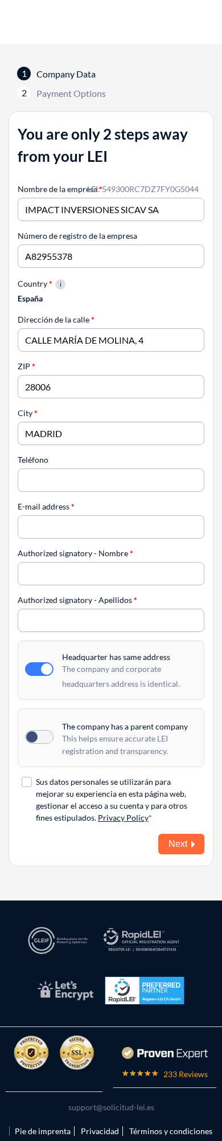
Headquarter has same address (116, 657)
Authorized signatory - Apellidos (77, 600)
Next (177, 844)
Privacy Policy (123, 817)
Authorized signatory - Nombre (75, 553)
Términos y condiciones (170, 1131)
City (28, 413)
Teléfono (33, 459)
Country (35, 283)
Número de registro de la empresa (77, 236)
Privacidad (100, 1131)
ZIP (26, 366)
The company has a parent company (125, 726)
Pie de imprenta (43, 1131)
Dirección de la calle (56, 319)
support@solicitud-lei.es (111, 1107)
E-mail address (46, 506)
